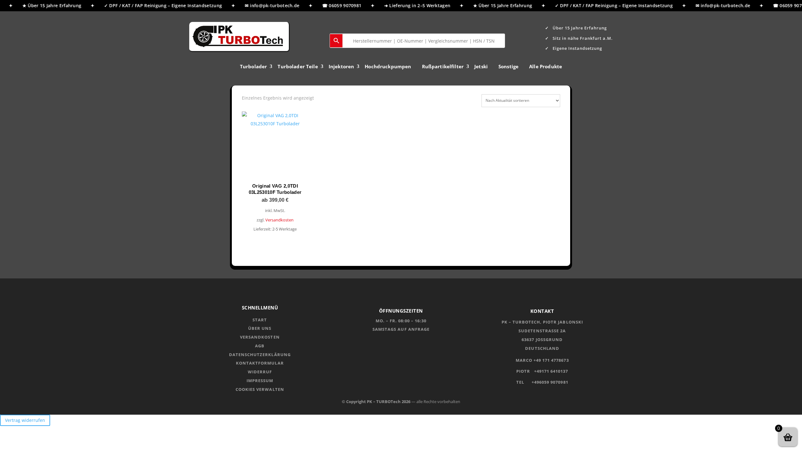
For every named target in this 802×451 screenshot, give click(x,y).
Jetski (481, 67)
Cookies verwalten (260, 389)
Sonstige (508, 67)
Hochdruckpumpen (388, 67)
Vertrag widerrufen (25, 420)
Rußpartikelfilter (443, 67)
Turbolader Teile (298, 67)
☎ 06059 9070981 (338, 5)
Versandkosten (279, 220)
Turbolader (253, 67)
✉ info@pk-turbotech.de (268, 5)
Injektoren (341, 67)
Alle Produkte (545, 67)
